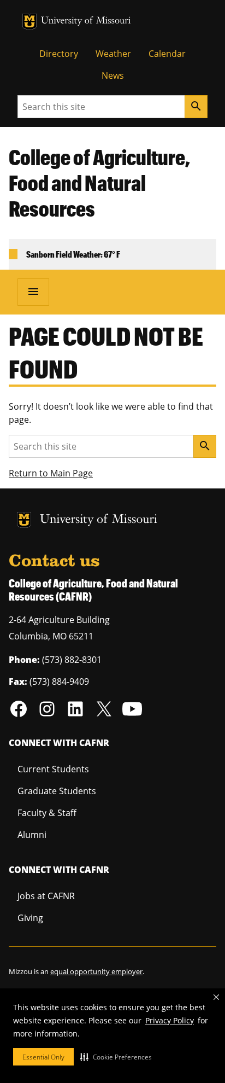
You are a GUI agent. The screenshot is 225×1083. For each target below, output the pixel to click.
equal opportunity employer (96, 971)
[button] (116, 1056)
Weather (113, 54)
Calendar (167, 54)
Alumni (31, 835)
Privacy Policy (169, 1020)
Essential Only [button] (43, 1057)
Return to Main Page (51, 473)
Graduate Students (56, 791)
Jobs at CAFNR (46, 896)
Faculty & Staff (46, 813)
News (113, 75)
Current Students (53, 769)
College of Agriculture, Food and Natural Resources (99, 182)
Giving (30, 918)
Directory (58, 54)
